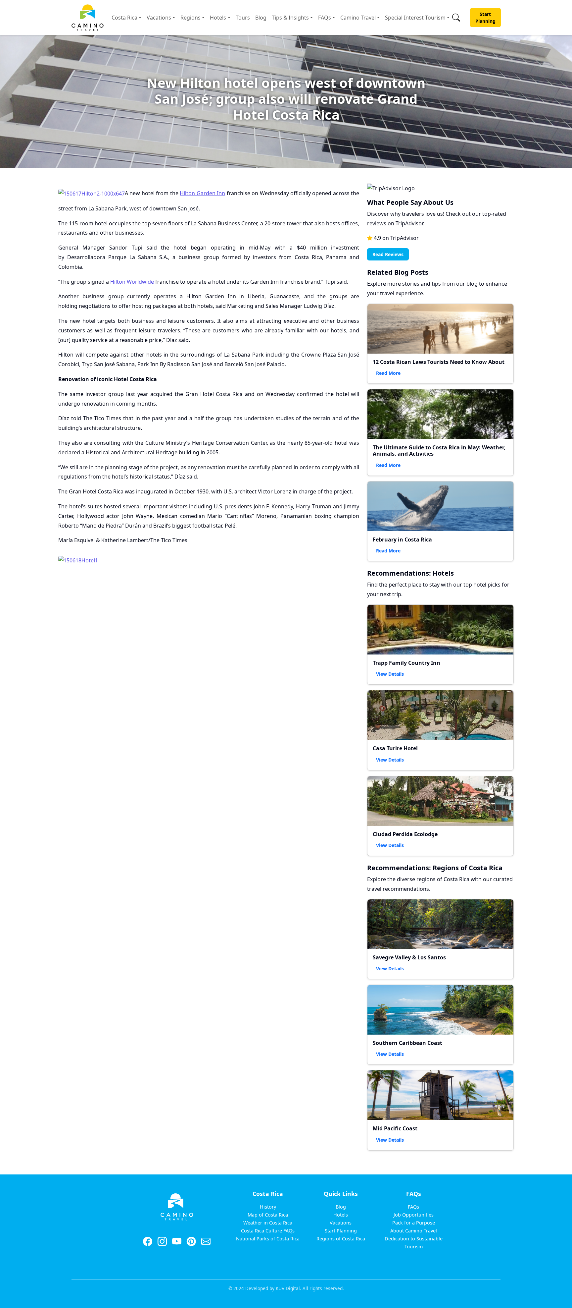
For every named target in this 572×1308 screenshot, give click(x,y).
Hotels (218, 17)
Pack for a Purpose (413, 1223)
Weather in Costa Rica (267, 1223)
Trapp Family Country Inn (406, 662)
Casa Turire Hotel (395, 748)
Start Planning (485, 17)
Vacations (159, 17)
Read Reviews (388, 254)
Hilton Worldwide (132, 281)
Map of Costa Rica (268, 1215)
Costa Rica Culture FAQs (268, 1230)
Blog (260, 17)
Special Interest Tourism (415, 17)
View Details (390, 674)
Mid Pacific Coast (395, 1128)
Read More (388, 373)
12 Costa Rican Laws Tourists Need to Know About (438, 362)
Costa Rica (124, 17)
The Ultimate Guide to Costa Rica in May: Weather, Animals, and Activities (439, 450)
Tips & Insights (290, 17)
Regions (190, 17)
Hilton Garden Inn (202, 193)
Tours (243, 17)
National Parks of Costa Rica (268, 1238)
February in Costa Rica (402, 539)
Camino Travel (358, 17)
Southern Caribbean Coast (407, 1043)
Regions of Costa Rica (340, 1238)
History (268, 1207)
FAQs (324, 17)
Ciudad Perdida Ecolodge (405, 834)
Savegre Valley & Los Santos (409, 957)
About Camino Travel (413, 1230)
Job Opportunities (414, 1215)
